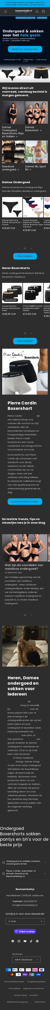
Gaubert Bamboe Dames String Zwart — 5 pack (12, 222)
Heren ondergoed (17, 701)
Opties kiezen (12, 237)
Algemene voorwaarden (33, 988)
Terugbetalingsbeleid (36, 982)
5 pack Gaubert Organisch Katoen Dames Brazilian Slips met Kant (33, 223)
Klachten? (34, 995)
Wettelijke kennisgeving (17, 1002)
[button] (5, 12)
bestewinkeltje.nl (20, 709)
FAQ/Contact (40, 1002)
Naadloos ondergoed (9, 168)
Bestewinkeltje (18, 982)
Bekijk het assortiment (25, 49)
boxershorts (29, 415)
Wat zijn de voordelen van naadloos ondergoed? (24, 567)
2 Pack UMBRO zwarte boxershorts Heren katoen (32, 308)
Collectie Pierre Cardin (25, 501)
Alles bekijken (25, 256)
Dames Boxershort (32, 129)
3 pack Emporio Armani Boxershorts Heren (11, 308)
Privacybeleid (14, 988)
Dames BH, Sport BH (35, 168)
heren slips (30, 739)
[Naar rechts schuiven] (31, 248)
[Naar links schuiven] (19, 248)
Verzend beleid (20, 995)
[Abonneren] (41, 921)
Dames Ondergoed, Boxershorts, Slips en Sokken (13, 132)
